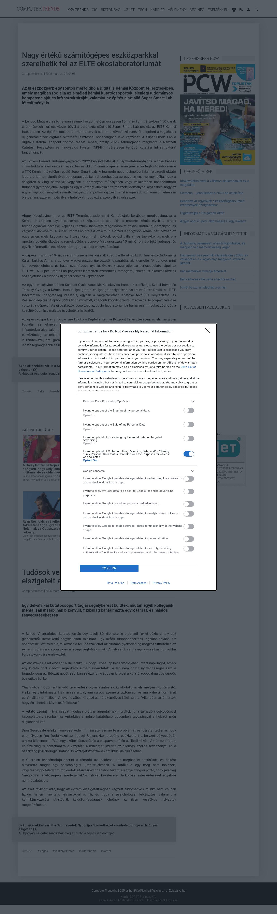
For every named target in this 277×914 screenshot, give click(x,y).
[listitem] (138, 401)
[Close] (209, 331)
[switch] (189, 410)
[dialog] (138, 457)
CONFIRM (109, 568)
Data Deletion (115, 582)
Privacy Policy (161, 582)
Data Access (138, 582)
